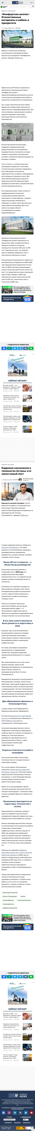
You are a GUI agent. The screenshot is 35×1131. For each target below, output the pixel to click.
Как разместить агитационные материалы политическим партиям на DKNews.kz (17, 1108)
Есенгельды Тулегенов (10, 892)
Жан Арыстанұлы (28, 478)
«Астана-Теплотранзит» (10, 547)
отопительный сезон (24, 900)
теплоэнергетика (8, 904)
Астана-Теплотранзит (10, 896)
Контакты (27, 1123)
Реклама (17, 1123)
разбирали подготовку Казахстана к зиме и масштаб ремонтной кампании (16, 852)
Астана (23, 896)
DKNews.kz (24, 515)
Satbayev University (13, 721)
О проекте (8, 1123)
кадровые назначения (10, 908)
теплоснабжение (8, 900)
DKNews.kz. (19, 58)
